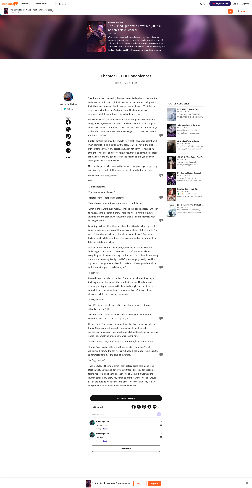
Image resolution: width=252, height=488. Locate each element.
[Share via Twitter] (68, 129)
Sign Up (154, 483)
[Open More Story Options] (68, 157)
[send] (159, 414)
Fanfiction (112, 34)
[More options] (161, 421)
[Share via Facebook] (68, 122)
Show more (126, 448)
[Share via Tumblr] (68, 143)
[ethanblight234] (92, 422)
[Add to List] (230, 11)
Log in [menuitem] (235, 3)
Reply (105, 429)
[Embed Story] (68, 150)
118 (135, 83)
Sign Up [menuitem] (245, 3)
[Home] (10, 3)
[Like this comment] (161, 425)
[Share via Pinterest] (68, 136)
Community (40, 3)
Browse (24, 3)
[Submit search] (56, 4)
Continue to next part (126, 398)
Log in (140, 483)
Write (203, 3)
